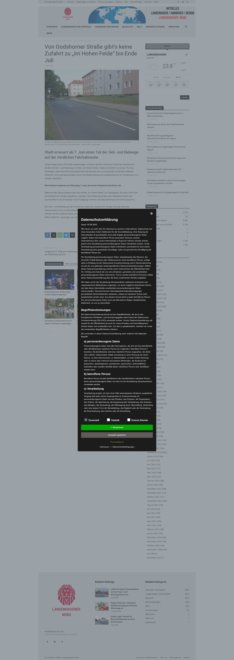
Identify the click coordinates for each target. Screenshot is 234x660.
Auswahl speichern (117, 435)
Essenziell (94, 420)
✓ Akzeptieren (116, 427)
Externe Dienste (139, 420)
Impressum (104, 447)
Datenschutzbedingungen (123, 447)
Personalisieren (117, 442)
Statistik (115, 420)
